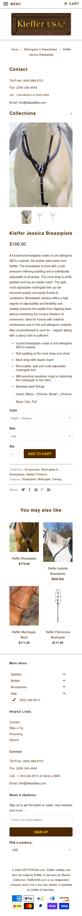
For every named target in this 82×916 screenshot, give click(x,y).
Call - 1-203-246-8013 (20, 94)
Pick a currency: (21, 842)
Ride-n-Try (16, 728)
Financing (15, 734)
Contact (14, 722)
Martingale (44, 479)
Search (14, 740)
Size (12, 428)
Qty (12, 446)
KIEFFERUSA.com (33, 870)
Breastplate (29, 479)
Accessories (32, 469)
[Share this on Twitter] (22, 489)
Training (56, 479)
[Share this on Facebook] (28, 489)
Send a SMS (42, 94)
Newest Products (36, 474)
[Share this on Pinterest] (35, 489)
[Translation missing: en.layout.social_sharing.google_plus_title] (41, 489)
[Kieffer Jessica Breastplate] (41, 164)
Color (13, 410)
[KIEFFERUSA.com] (41, 24)
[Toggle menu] (65, 674)
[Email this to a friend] (47, 489)
